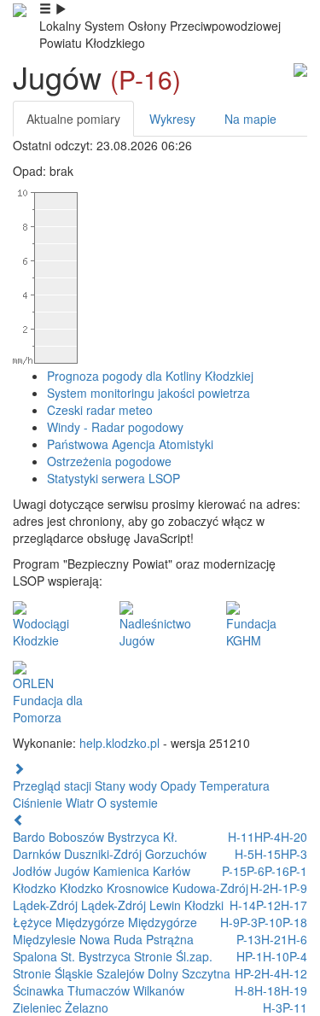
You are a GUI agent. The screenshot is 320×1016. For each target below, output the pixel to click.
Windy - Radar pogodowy (115, 426)
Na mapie (250, 118)
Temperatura (235, 785)
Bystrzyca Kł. (142, 836)
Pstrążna (170, 939)
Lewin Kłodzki (186, 905)
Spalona (37, 956)
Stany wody (126, 785)
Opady (178, 785)
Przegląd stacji (52, 785)
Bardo (31, 836)
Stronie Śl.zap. (173, 956)
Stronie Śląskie (54, 973)
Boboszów (78, 836)
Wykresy (172, 118)
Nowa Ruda (112, 939)
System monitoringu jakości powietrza (148, 392)
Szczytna (206, 973)
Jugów (74, 870)
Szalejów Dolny (139, 973)
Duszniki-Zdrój (104, 853)
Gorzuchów (176, 853)
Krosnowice (139, 887)
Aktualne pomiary (73, 118)
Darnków (38, 853)
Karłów (171, 870)
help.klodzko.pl (119, 742)
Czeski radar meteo (100, 409)
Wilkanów (158, 990)
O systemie (127, 802)
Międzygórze (91, 922)
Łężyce (34, 922)
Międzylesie (46, 939)
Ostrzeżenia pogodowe (109, 461)
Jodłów (34, 870)
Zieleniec (39, 1007)
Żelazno (86, 1007)
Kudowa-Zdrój (210, 887)
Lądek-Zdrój (47, 905)
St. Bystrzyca (97, 956)
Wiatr (80, 802)
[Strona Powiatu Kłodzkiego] (19, 8)
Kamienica (123, 870)
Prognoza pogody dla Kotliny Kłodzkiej (150, 375)
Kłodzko (36, 887)
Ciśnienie (37, 802)
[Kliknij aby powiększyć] (300, 68)
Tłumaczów (100, 990)
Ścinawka (40, 990)
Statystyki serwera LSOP (113, 478)
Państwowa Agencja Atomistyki (130, 444)
